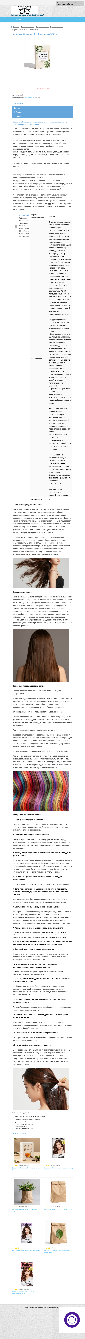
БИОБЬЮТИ (29, 97)
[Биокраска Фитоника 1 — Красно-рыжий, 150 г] (58, 1150)
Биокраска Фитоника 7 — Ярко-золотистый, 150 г (23, 1293)
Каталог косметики (27, 27)
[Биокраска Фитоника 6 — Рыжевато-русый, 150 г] (58, 1233)
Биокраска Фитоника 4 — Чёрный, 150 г (58, 1209)
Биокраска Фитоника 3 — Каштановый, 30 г (26, 1169)
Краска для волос (56, 27)
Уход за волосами (42, 27)
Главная (16, 27)
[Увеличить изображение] (42, 74)
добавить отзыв (24, 1165)
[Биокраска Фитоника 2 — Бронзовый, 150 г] (27, 1192)
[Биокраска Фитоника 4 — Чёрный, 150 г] (58, 1192)
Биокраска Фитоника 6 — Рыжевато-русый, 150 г (57, 1251)
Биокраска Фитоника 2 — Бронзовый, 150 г (25, 1210)
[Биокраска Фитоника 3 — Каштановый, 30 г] (27, 1150)
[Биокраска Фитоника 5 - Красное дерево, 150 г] (27, 1233)
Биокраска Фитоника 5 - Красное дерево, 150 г (26, 1251)
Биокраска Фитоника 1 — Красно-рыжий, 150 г (58, 1169)
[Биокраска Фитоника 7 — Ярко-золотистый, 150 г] (27, 1274)
